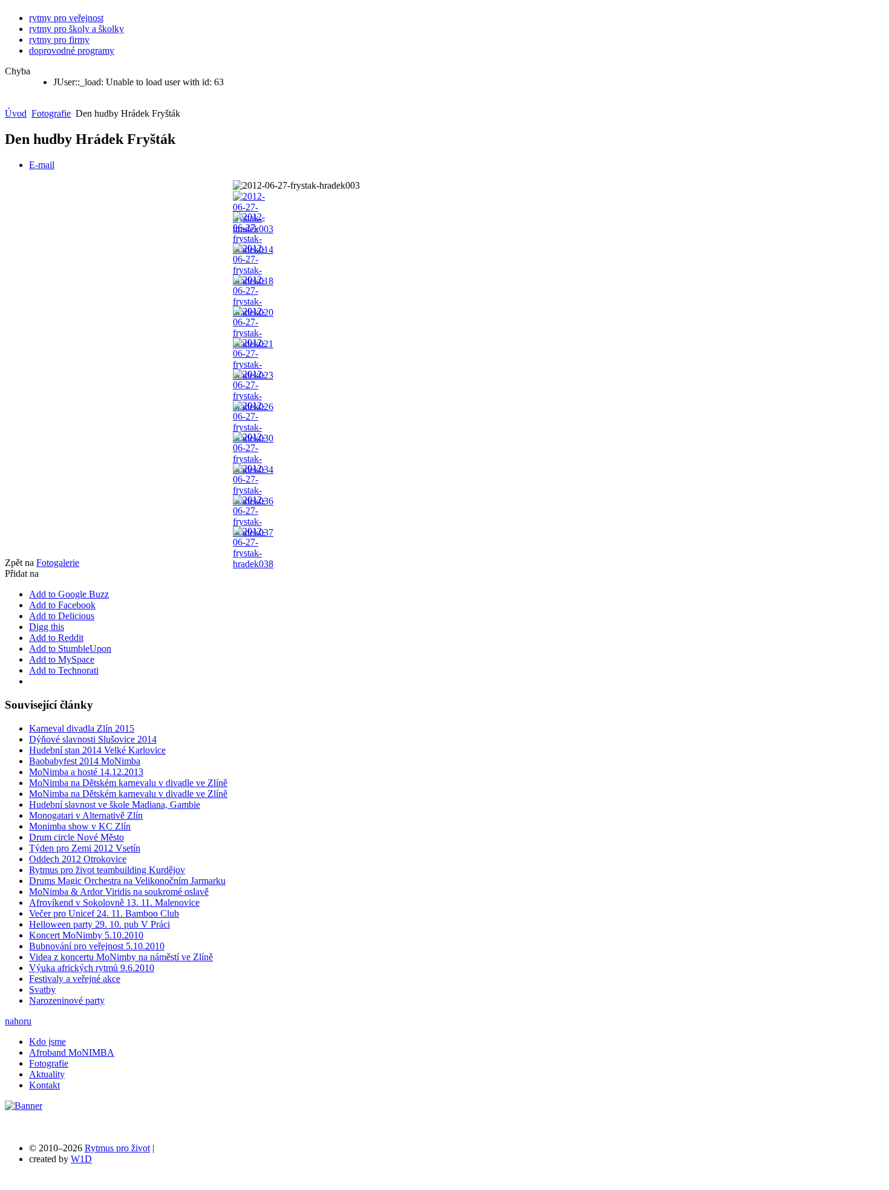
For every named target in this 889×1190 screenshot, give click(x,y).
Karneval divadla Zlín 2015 (81, 728)
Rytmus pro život (117, 1148)
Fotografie (51, 113)
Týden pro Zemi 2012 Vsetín (84, 848)
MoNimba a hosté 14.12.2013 (86, 772)
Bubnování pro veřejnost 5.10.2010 (96, 946)
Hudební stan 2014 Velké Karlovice (97, 750)
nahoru (18, 1021)
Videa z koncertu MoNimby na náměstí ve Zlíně (121, 957)
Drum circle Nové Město (76, 837)
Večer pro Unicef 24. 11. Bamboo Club (104, 913)
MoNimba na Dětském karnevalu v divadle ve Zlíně (128, 783)
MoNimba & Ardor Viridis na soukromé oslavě (119, 891)
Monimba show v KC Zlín (80, 826)
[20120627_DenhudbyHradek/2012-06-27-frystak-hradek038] (253, 564)
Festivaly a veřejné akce (74, 979)
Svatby (42, 989)
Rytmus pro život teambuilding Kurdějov (107, 870)
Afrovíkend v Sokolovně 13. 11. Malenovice (114, 902)
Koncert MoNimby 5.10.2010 (86, 935)
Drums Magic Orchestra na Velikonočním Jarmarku (127, 881)
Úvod (16, 113)
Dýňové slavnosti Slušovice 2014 (93, 739)
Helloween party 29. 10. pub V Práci (99, 924)
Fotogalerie (57, 563)
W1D (81, 1159)
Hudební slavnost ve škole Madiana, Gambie (114, 804)
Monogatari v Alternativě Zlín (86, 815)
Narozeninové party (67, 1000)
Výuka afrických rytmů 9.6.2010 (91, 968)
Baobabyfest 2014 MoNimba (84, 761)
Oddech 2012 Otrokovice (77, 859)
